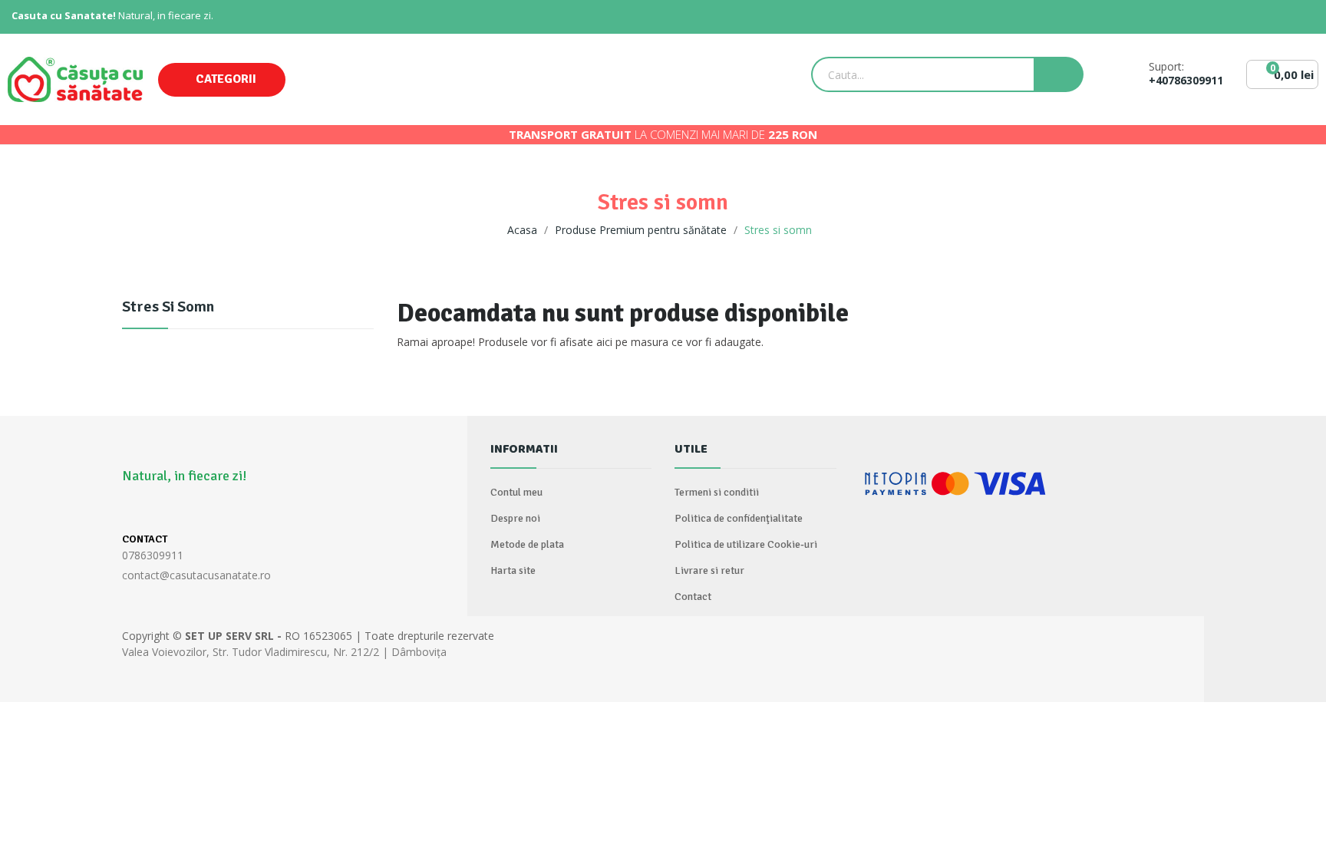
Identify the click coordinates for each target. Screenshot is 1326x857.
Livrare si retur (709, 570)
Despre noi (515, 518)
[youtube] (219, 509)
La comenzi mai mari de (663, 134)
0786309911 (152, 555)
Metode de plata (527, 544)
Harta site (513, 570)
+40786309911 (1186, 80)
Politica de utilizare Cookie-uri (746, 544)
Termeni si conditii (717, 492)
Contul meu (516, 492)
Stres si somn (168, 307)
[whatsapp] (159, 509)
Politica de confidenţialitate (739, 518)
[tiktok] (189, 509)
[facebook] (129, 509)
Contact (693, 596)
